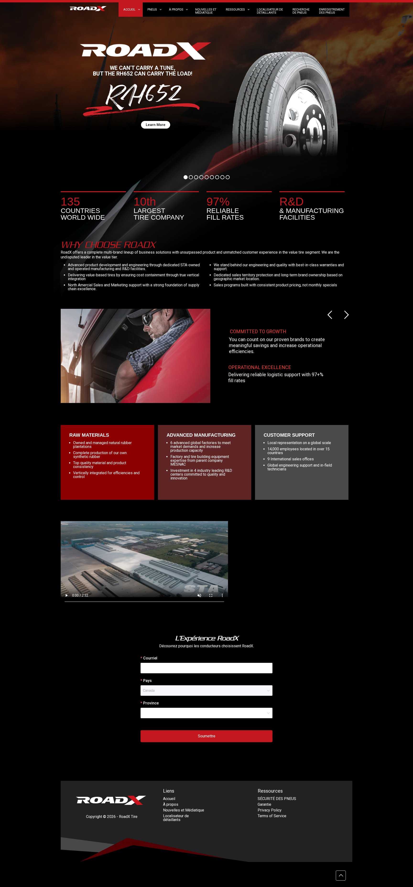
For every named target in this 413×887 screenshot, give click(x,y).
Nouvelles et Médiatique (183, 810)
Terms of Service (272, 816)
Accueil (169, 798)
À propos (170, 804)
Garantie (264, 804)
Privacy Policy (270, 810)
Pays (147, 680)
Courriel (150, 658)
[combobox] (204, 713)
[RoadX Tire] (91, 10)
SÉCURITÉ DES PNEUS (277, 798)
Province (151, 703)
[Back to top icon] (341, 876)
